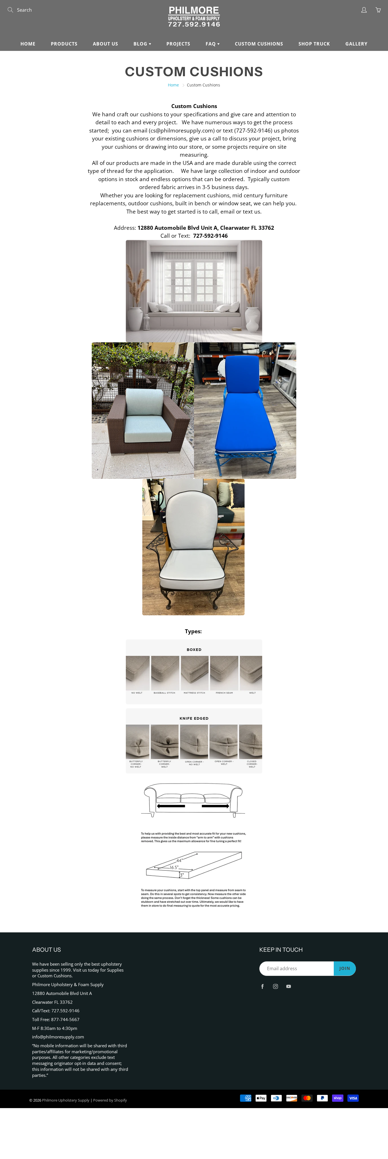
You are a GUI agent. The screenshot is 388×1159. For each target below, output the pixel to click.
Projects (178, 44)
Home (28, 44)
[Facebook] (262, 987)
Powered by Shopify (110, 1100)
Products (64, 44)
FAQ (211, 44)
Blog (141, 44)
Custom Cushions (259, 44)
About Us (105, 44)
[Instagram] (275, 987)
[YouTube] (288, 987)
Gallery (356, 44)
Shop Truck (314, 44)
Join (344, 968)
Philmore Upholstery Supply (65, 1100)
